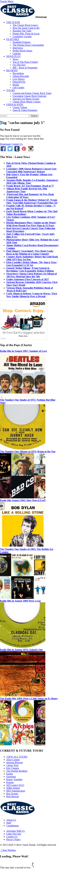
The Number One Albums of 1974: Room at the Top (27, 451)
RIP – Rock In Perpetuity (25, 67)
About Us (11, 820)
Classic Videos (20, 107)
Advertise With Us (15, 831)
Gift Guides (18, 87)
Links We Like (13, 833)
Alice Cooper (13, 759)
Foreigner (11, 776)
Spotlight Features (22, 42)
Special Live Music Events (26, 99)
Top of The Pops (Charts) (25, 62)
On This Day (19, 64)
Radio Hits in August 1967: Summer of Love (23, 351)
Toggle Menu (6, 1)
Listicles (17, 53)
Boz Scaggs (12, 793)
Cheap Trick (12, 765)
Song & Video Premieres (25, 110)
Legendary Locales (22, 36)
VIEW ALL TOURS (16, 756)
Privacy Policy (13, 839)
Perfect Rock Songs (22, 50)
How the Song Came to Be (26, 28)
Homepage (5, 144)
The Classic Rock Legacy (25, 25)
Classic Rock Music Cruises (26, 101)
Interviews (18, 47)
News (15, 59)
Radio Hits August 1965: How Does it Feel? (23, 500)
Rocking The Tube (22, 30)
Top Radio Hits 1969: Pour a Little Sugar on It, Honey (29, 698)
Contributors (12, 825)
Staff (8, 822)
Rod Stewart (12, 796)
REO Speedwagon (15, 790)
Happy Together (14, 779)
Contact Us (17, 144)
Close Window (8, 850)
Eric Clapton (12, 768)
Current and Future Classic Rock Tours (32, 93)
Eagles (9, 773)
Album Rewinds (21, 76)
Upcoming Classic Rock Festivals (29, 96)
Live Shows (19, 79)
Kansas (10, 782)
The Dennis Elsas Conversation (28, 45)
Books (16, 84)
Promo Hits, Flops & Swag (26, 33)
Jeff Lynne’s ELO (15, 785)
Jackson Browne (14, 762)
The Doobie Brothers (16, 771)
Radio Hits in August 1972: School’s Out (21, 649)
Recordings (18, 73)
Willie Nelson (13, 788)
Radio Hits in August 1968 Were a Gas (20, 600)
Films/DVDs (19, 81)
